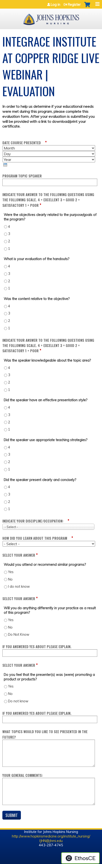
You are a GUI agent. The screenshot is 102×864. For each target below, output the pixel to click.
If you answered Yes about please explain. (36, 646)
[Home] (51, 18)
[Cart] (87, 7)
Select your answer (18, 555)
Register (74, 4)
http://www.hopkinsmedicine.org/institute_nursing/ (51, 836)
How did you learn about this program (34, 538)
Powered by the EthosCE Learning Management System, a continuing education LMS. (80, 858)
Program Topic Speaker (22, 175)
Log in (55, 4)
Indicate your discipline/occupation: (32, 520)
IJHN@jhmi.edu (51, 841)
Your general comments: (22, 775)
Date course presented (21, 142)
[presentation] (5, 164)
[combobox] (48, 527)
